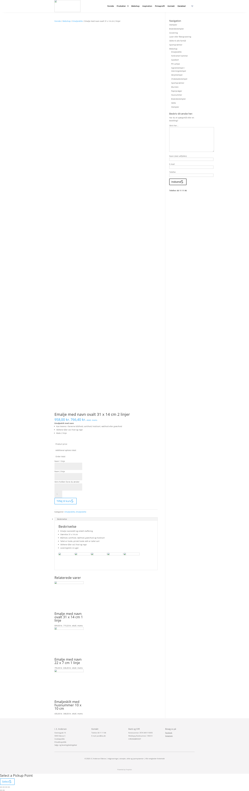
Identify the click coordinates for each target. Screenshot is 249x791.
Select (5, 781)
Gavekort (175, 60)
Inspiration (147, 6)
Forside (110, 6)
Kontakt (171, 6)
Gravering (173, 33)
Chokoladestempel (179, 79)
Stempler (173, 25)
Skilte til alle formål (177, 40)
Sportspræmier (175, 45)
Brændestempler (176, 29)
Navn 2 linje (59, 471)
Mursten (175, 87)
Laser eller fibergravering (180, 36)
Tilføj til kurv (64, 501)
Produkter (121, 6)
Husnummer (176, 95)
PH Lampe (175, 64)
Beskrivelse (62, 519)
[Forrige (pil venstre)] (1, 790)
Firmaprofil (160, 6)
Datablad (182, 6)
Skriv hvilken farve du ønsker (66, 482)
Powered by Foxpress (124, 769)
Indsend (176, 182)
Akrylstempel (176, 75)
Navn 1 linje (59, 461)
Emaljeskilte (77, 21)
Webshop (135, 6)
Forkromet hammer (179, 56)
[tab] (106, 519)
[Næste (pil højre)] (4, 790)
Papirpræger (176, 91)
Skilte (173, 103)
